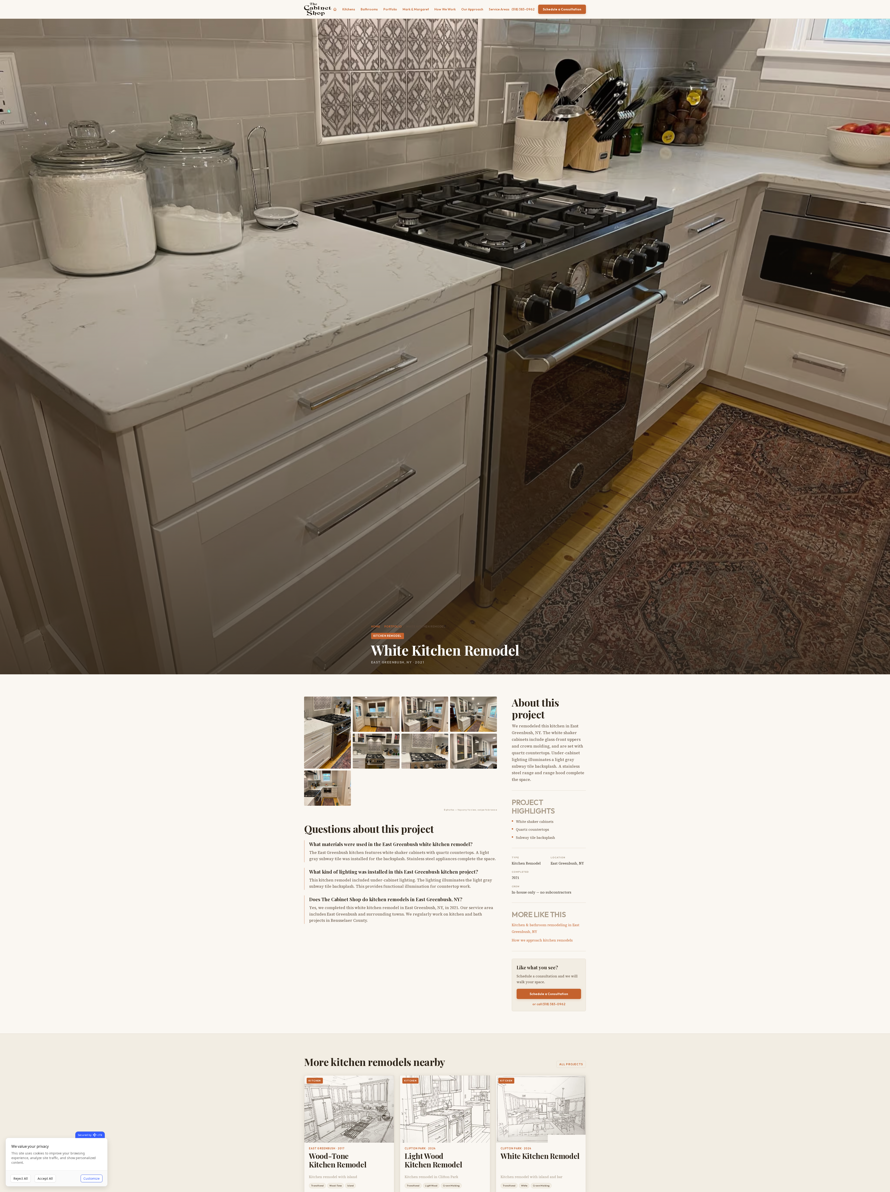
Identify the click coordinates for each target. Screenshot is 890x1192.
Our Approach (472, 9)
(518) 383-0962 (523, 9)
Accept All (45, 1178)
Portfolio (390, 9)
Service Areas (499, 9)
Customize (91, 1178)
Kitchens (348, 9)
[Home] (335, 9)
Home (375, 626)
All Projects (571, 1064)
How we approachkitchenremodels (542, 940)
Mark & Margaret (416, 9)
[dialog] (57, 1162)
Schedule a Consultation (562, 9)
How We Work (445, 9)
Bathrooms (369, 9)
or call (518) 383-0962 (548, 1004)
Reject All (20, 1178)
